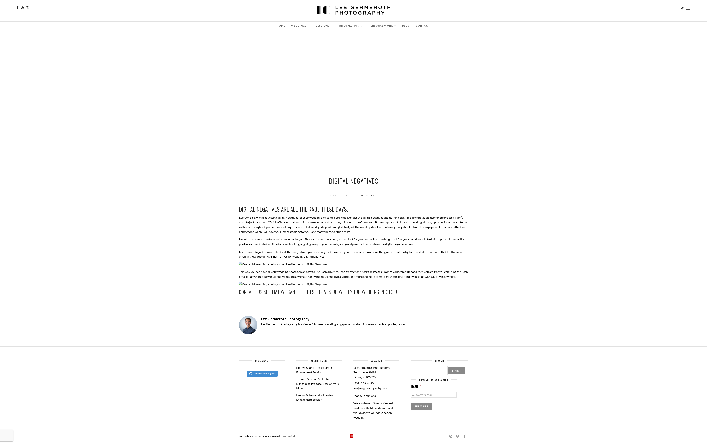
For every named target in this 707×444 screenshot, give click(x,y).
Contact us (251, 291)
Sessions (323, 25)
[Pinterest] (22, 8)
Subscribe (421, 406)
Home (281, 25)
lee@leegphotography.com (370, 388)
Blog (406, 25)
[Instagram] (27, 8)
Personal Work (381, 25)
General (369, 195)
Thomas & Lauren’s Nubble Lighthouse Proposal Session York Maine (317, 383)
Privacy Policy (287, 436)
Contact (423, 25)
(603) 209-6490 (364, 383)
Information (349, 25)
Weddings (299, 25)
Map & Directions (365, 395)
